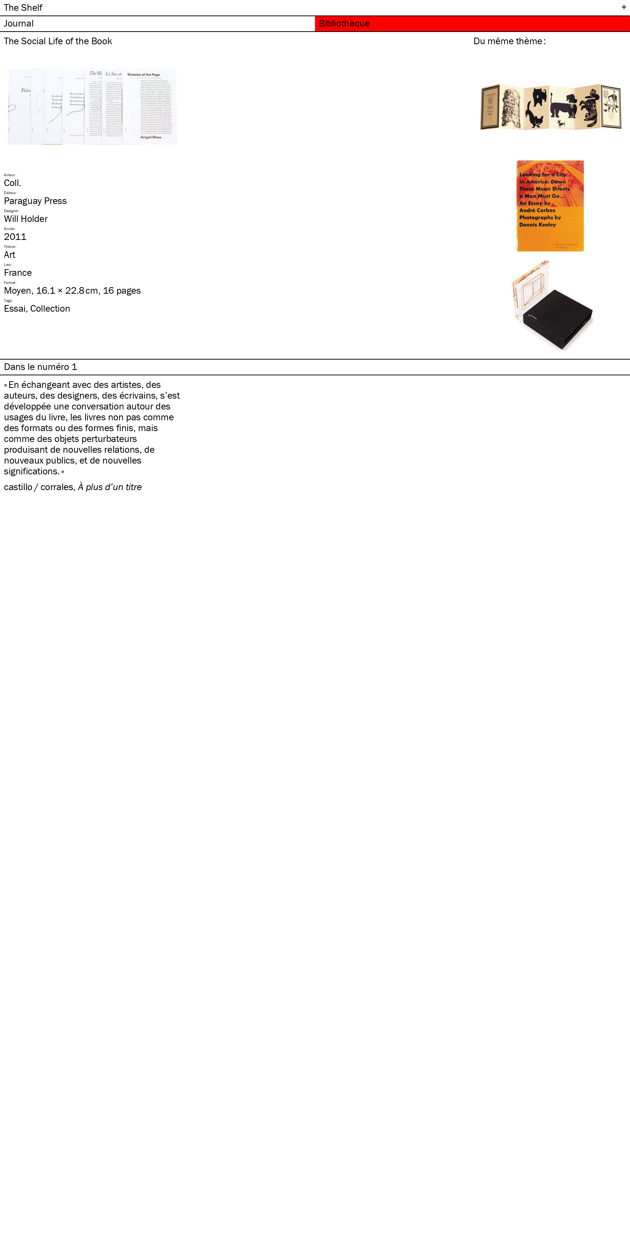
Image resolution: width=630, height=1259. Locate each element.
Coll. (12, 182)
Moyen (17, 290)
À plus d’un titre (110, 487)
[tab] (157, 23)
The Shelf (23, 7)
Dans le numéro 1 (40, 366)
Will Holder (26, 218)
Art (9, 254)
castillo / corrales (38, 487)
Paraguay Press (35, 200)
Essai (15, 308)
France (18, 272)
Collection (50, 308)
